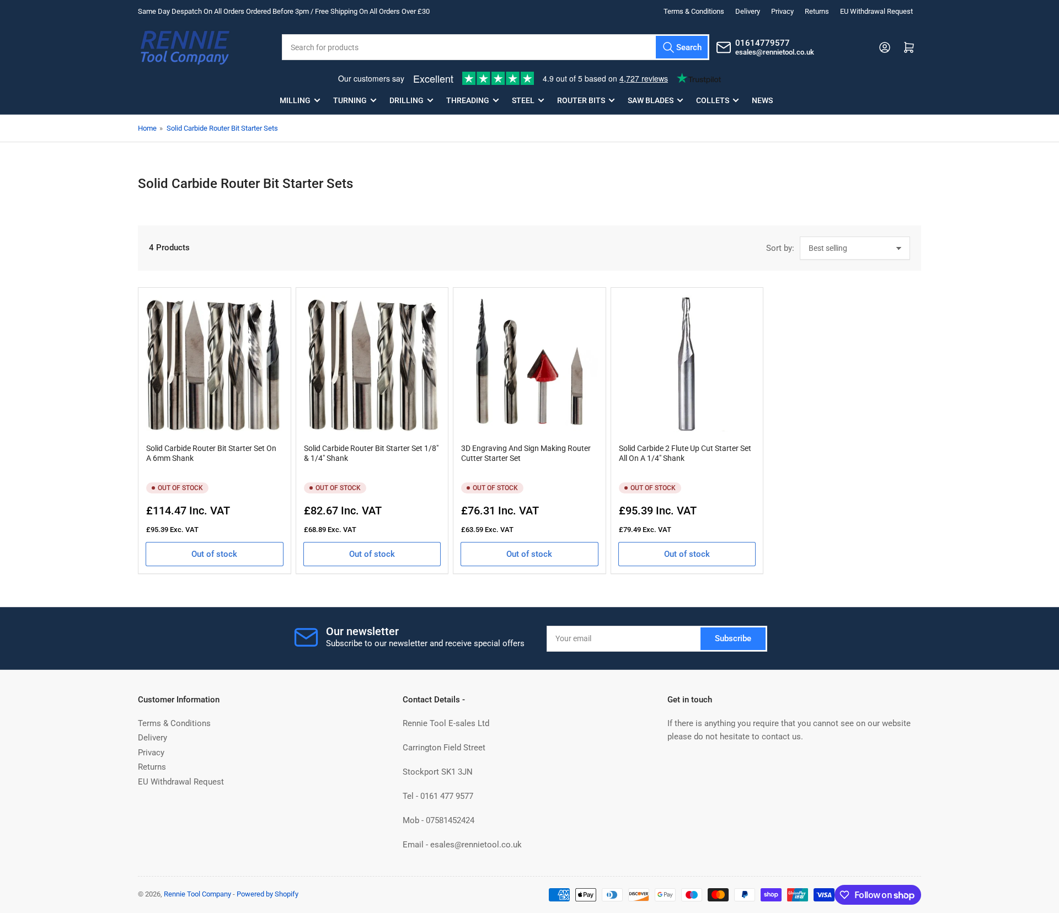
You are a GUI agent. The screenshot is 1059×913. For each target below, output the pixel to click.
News (762, 100)
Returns (817, 11)
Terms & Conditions (694, 11)
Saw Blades (650, 100)
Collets (712, 100)
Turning (350, 100)
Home (147, 128)
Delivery (747, 11)
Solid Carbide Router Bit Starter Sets (222, 128)
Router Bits (581, 100)
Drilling (406, 100)
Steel (523, 100)
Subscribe (733, 638)
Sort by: (780, 248)
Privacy (782, 11)
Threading (467, 100)
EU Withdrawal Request (876, 11)
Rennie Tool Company (197, 894)
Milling (295, 100)
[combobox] (495, 47)
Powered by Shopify (267, 894)
